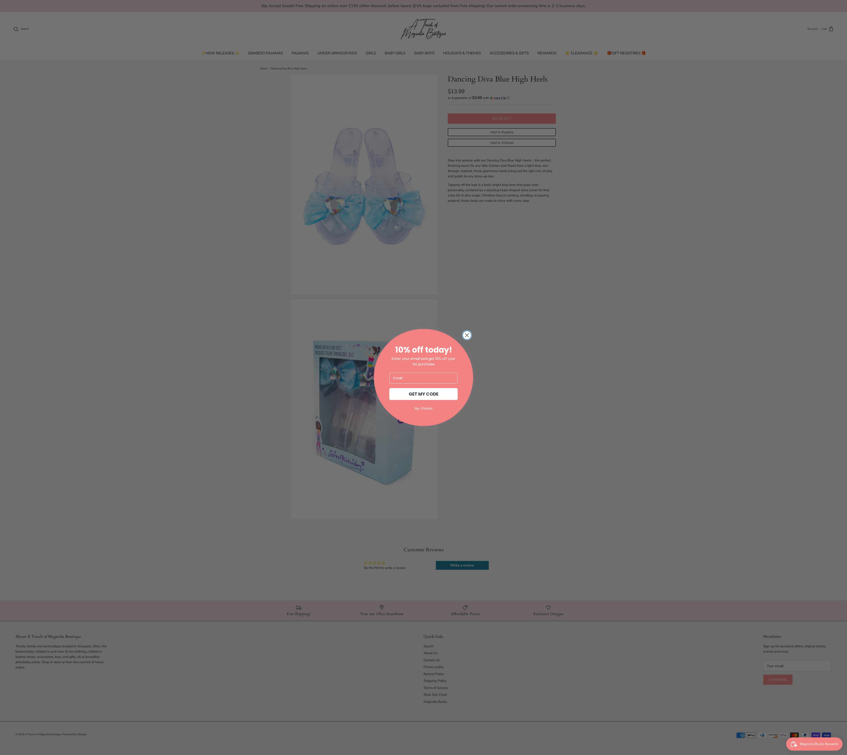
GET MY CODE (423, 394)
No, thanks (423, 408)
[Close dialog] (467, 335)
